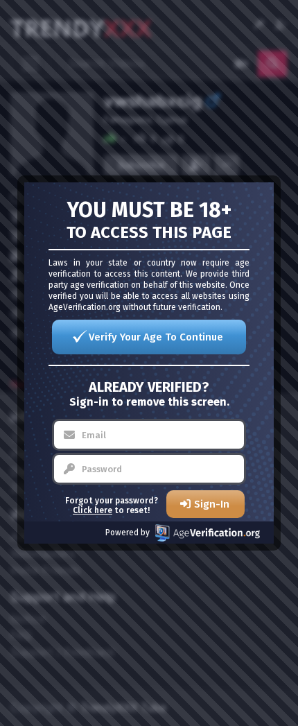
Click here (92, 510)
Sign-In (211, 504)
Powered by (127, 532)
